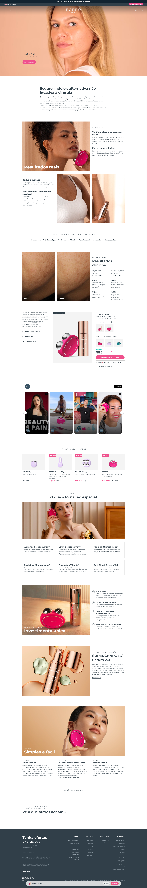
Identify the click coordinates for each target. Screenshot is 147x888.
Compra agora (29, 62)
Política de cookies (119, 869)
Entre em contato (73, 840)
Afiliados (122, 843)
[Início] (73, 11)
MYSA (123, 849)
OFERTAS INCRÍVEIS (136, 4)
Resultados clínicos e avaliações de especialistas (98, 240)
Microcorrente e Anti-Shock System (44, 240)
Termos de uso (120, 857)
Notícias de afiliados (119, 846)
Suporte (106, 845)
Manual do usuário (29, 342)
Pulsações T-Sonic (68, 240)
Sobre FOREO (120, 840)
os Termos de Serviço (40, 865)
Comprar (114, 883)
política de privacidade (28, 865)
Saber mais (96, 678)
